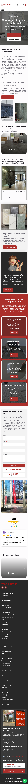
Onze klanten (5, 704)
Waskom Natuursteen (7, 699)
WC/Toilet (4, 702)
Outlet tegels (4, 692)
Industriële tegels (6, 607)
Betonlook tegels (6, 600)
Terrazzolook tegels (6, 631)
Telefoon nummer (8, 447)
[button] (3, 144)
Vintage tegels (5, 634)
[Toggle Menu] (2, 10)
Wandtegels (4, 598)
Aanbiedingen (5, 680)
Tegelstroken (5, 627)
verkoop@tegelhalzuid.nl (17, 756)
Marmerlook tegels (6, 610)
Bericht (5, 454)
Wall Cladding (5, 636)
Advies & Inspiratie (6, 646)
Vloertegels (4, 595)
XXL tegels (4, 639)
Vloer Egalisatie (5, 663)
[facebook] (2, 587)
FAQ (2, 653)
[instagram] (6, 587)
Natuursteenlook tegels (7, 615)
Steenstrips (4, 622)
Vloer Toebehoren (6, 665)
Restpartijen (4, 695)
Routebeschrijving (10, 770)
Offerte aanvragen (6, 656)
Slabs (2, 619)
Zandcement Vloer (6, 670)
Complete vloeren (6, 685)
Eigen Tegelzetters (6, 651)
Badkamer (4, 683)
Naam (5, 435)
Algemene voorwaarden (17, 781)
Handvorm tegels (6, 603)
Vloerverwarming (6, 661)
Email (5, 441)
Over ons (3, 678)
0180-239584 (13, 755)
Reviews (3, 697)
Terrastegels (4, 629)
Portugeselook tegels (7, 617)
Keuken (3, 690)
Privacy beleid (8, 781)
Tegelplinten (4, 624)
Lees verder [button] (6, 544)
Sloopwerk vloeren (6, 658)
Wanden (3, 668)
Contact (3, 649)
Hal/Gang (4, 687)
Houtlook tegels (5, 605)
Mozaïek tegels (5, 612)
